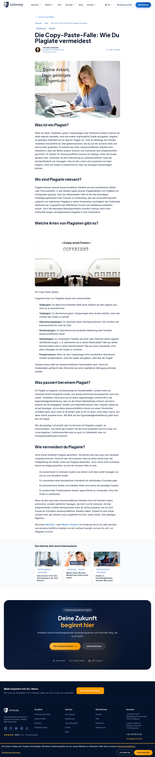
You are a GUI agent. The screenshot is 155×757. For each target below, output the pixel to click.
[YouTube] (16, 728)
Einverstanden (143, 752)
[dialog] (77, 750)
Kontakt (90, 5)
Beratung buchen (124, 5)
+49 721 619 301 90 (134, 734)
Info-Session (70, 714)
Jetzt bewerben (93, 646)
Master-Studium (70, 524)
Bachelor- (50, 524)
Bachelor (35, 5)
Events (67, 727)
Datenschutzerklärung (126, 746)
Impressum (100, 723)
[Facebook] (21, 728)
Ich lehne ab (125, 752)
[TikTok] (27, 728)
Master (48, 5)
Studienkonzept (41, 727)
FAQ (97, 719)
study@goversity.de (134, 739)
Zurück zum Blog (46, 17)
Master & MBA (40, 719)
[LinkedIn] (5, 728)
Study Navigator (71, 723)
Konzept (69, 5)
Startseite (38, 23)
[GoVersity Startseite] (13, 5)
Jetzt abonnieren (92, 691)
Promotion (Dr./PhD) (42, 714)
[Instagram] (11, 728)
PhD (59, 5)
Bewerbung (143, 5)
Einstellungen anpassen (11, 752)
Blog (81, 5)
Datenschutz (101, 727)
